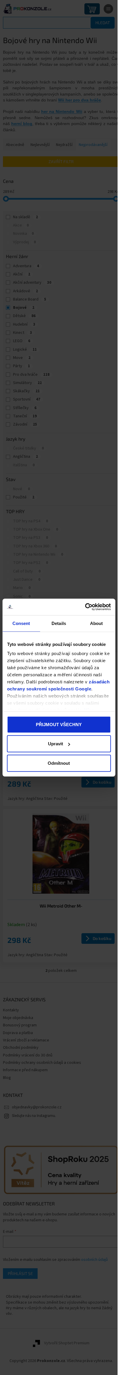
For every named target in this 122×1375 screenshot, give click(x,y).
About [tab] (96, 623)
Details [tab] (59, 623)
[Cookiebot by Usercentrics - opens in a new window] (85, 607)
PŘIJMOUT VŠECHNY (59, 724)
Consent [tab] (21, 623)
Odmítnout (59, 762)
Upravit (55, 743)
